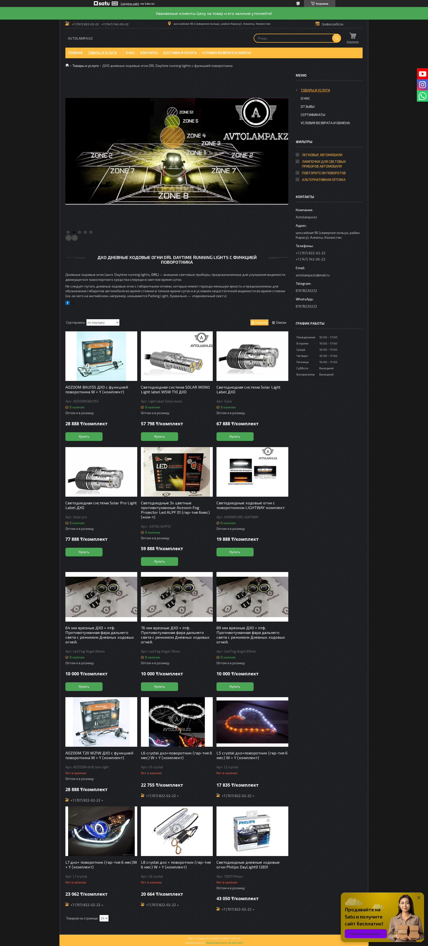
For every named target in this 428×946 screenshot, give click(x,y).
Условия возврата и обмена (226, 53)
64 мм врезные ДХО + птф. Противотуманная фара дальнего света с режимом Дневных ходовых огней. (99, 634)
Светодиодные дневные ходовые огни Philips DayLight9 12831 (248, 864)
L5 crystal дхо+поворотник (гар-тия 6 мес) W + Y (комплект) (252, 755)
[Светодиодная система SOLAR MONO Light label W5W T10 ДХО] (177, 356)
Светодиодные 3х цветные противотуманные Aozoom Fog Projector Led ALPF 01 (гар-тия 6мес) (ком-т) (175, 509)
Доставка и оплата (180, 53)
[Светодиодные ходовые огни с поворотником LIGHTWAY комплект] (252, 472)
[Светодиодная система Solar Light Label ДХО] (252, 356)
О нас (130, 53)
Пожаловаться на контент (224, 942)
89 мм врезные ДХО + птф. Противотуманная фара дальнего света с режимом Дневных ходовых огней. (250, 634)
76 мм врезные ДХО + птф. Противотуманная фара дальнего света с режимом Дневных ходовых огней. (175, 634)
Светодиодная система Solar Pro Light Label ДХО (101, 505)
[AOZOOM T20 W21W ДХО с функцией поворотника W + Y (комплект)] (101, 722)
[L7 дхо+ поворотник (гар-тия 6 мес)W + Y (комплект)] (101, 831)
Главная (75, 53)
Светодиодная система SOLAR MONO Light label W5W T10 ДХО (175, 389)
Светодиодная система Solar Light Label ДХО (248, 389)
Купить (84, 436)
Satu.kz (236, 938)
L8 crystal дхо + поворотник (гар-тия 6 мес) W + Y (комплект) (176, 864)
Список (281, 322)
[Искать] (336, 38)
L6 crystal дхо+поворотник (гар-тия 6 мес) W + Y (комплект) (176, 755)
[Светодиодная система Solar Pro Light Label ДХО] (101, 472)
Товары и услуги (102, 53)
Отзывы (308, 106)
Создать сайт (130, 3)
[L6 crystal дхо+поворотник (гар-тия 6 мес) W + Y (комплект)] (177, 722)
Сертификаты (313, 115)
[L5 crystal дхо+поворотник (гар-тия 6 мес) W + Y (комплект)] (252, 722)
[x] (73, 303)
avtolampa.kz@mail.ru (313, 275)
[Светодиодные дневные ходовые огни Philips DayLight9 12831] (252, 831)
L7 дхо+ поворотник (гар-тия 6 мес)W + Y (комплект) (101, 864)
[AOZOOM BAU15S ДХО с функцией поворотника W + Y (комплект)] (101, 356)
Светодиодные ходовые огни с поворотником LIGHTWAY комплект (250, 505)
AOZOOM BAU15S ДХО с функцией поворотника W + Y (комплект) (96, 389)
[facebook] (67, 303)
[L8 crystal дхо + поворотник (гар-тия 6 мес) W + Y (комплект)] (177, 831)
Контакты (149, 53)
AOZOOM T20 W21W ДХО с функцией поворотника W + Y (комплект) (99, 755)
